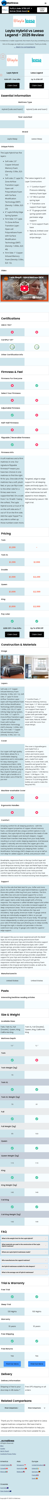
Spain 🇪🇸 (35, 1478)
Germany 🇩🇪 (36, 1472)
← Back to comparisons (24, 47)
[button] (45, 3)
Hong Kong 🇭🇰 (22, 1468)
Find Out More (12, 1364)
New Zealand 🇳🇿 (5, 1491)
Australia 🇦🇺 (4, 1488)
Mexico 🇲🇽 (3, 1472)
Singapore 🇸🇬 (21, 1465)
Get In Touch (4, 1451)
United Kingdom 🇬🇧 (38, 1465)
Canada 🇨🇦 (4, 1468)
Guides (2, 1448)
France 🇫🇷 (35, 1475)
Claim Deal (42, 10)
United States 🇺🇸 (6, 1465)
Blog (1, 1446)
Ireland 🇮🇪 (35, 1468)
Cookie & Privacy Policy (8, 1454)
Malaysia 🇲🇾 (21, 1472)
